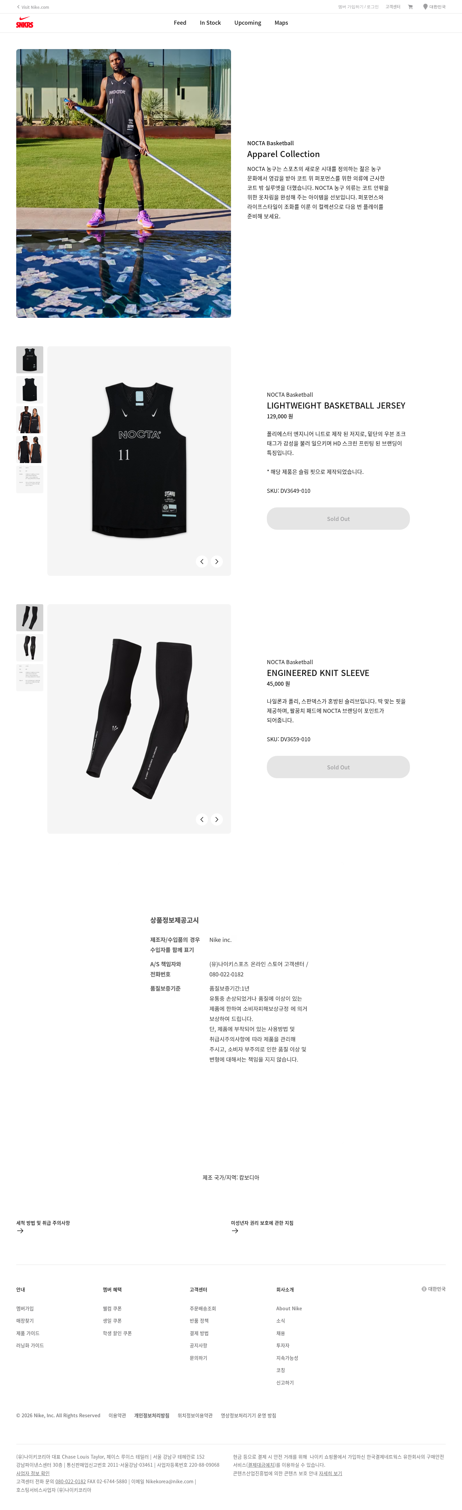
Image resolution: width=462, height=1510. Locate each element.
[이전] (202, 561)
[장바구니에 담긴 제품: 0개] (410, 7)
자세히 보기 (330, 1473)
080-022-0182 (70, 1481)
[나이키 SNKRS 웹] (24, 23)
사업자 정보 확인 (33, 1473)
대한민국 (437, 1288)
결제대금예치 (261, 1464)
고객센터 (393, 6)
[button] (29, 389)
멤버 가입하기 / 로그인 (358, 6)
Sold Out (338, 519)
